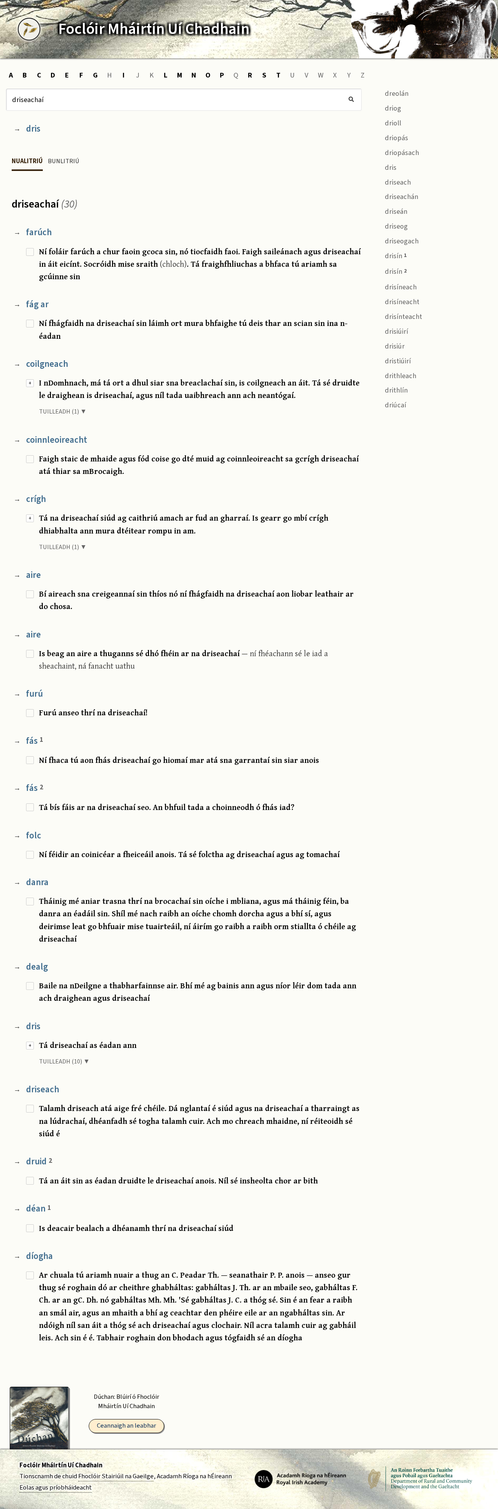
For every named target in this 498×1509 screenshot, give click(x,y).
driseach (42, 1089)
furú (34, 693)
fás (34, 740)
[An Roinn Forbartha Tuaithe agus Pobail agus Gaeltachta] (420, 1478)
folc (33, 835)
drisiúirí (395, 331)
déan (38, 1208)
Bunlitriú (63, 161)
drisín (395, 256)
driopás (395, 138)
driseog (395, 226)
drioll (392, 123)
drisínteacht (402, 317)
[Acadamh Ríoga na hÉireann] (300, 1478)
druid (39, 1161)
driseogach (401, 241)
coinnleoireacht (56, 439)
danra (37, 882)
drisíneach (400, 287)
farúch (39, 232)
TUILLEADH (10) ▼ (64, 1061)
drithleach (399, 376)
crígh (36, 499)
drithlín (395, 390)
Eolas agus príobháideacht (55, 1487)
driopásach (401, 153)
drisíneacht (401, 302)
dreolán (396, 93)
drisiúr (394, 346)
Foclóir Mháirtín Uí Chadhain (60, 1465)
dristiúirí (397, 361)
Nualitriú (27, 161)
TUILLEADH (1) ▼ (63, 411)
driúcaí (394, 405)
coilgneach (47, 363)
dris (33, 128)
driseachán (400, 197)
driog (392, 108)
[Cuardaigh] (351, 100)
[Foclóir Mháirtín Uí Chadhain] (29, 29)
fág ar (37, 304)
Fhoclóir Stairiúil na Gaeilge (116, 1476)
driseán (395, 211)
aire (33, 575)
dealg (37, 966)
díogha (39, 1256)
